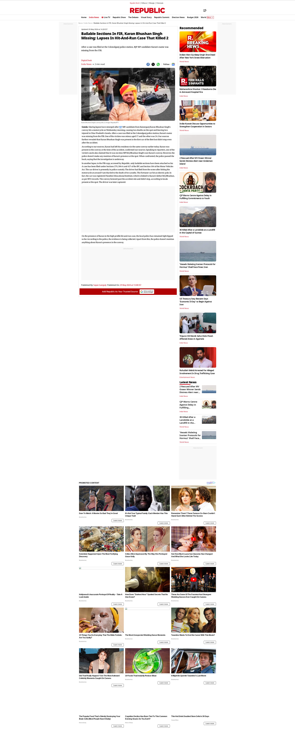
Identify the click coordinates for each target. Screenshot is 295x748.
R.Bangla (152, 3)
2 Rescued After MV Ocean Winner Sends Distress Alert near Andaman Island (196, 161)
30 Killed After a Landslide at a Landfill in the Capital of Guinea (197, 231)
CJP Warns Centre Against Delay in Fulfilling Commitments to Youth (195, 197)
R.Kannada (159, 3)
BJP (120, 127)
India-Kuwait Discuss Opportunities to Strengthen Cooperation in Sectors (197, 125)
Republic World (134, 3)
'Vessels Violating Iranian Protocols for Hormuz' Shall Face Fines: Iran (197, 266)
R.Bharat (144, 3)
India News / (88, 23)
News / (81, 23)
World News (184, 61)
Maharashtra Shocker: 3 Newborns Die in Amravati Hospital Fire (198, 91)
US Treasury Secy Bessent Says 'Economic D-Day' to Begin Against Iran (196, 301)
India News (86, 64)
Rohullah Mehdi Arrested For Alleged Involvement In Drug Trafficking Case (197, 372)
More (209, 17)
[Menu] (203, 10)
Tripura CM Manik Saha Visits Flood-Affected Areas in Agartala (196, 337)
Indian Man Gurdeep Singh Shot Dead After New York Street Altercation (197, 56)
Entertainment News (187, 377)
